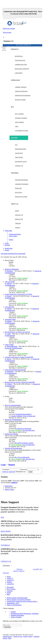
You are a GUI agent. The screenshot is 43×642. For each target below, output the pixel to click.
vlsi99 (9, 334)
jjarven (9, 359)
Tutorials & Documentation (13, 448)
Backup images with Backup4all (17, 598)
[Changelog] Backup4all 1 (23, 414)
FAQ (2, 517)
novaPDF (36, 569)
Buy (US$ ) (9, 17)
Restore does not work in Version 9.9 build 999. (20, 382)
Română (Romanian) (17, 615)
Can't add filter (9, 307)
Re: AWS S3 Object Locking (24, 443)
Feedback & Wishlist (11, 434)
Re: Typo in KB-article (22, 457)
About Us (10, 578)
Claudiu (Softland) (16, 416)
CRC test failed (9, 282)
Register (11, 465)
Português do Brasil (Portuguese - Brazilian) (25, 613)
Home (9, 576)
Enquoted (6, 573)
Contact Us (10, 580)
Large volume (9, 344)
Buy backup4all (20, 253)
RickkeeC (10, 271)
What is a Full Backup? (14, 605)
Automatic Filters (10, 319)
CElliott (9, 384)
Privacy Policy (28, 636)
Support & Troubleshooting (13, 348)
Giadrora (14, 482)
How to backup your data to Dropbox (19, 599)
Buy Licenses (11, 589)
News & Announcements (13, 405)
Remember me (21, 471)
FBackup (19, 569)
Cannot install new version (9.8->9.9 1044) (18, 294)
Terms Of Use (18, 636)
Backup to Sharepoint (11, 269)
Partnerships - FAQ (13, 603)
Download (10, 587)
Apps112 (21, 571)
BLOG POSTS (6, 531)
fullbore (9, 283)
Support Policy (8, 636)
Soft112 (15, 571)
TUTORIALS (5, 545)
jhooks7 (9, 296)
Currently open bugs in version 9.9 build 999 (19, 357)
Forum (9, 592)
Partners (9, 582)
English (13, 612)
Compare (10, 591)
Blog (8, 594)
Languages (10, 584)
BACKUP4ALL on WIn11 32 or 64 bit (17, 332)
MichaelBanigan (12, 346)
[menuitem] (15, 234)
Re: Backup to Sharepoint (23, 428)
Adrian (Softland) (22, 278)
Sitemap (36, 636)
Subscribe (7, 627)
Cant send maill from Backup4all (15, 370)
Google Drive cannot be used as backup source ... (22, 601)
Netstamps (10, 371)
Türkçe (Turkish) (16, 617)
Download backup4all (8, 253)
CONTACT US (6, 561)
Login (3, 465)
